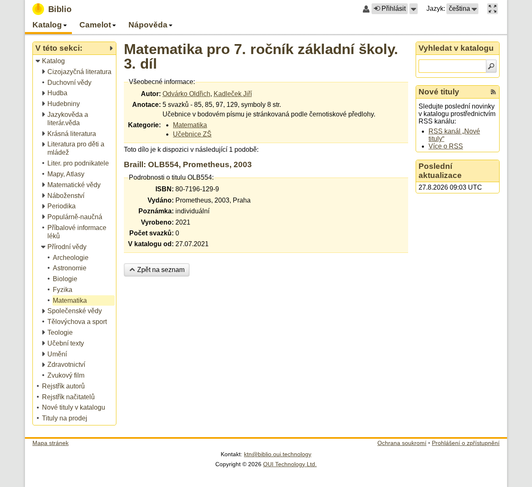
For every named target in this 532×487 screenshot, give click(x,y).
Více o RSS (446, 146)
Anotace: (146, 104)
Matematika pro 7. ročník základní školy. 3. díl (261, 56)
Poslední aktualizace (440, 171)
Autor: (151, 93)
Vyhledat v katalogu (456, 48)
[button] (413, 8)
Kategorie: (144, 125)
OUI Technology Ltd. (290, 464)
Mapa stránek (50, 443)
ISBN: (164, 189)
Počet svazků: (151, 233)
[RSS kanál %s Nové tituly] (493, 91)
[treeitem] (75, 61)
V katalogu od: (151, 243)
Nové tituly (439, 91)
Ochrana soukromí (401, 443)
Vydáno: (161, 200)
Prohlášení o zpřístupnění (466, 443)
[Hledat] (491, 66)
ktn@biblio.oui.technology (277, 454)
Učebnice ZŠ (192, 134)
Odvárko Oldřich (186, 93)
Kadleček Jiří (233, 93)
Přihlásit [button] (394, 8)
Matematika (190, 125)
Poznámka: (156, 211)
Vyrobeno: (157, 222)
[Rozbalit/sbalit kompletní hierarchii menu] (110, 48)
